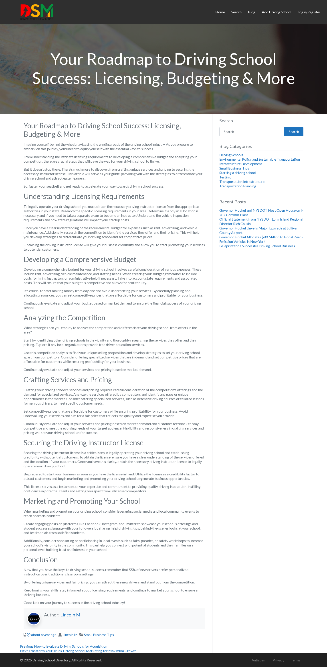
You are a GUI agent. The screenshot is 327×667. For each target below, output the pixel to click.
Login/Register (309, 12)
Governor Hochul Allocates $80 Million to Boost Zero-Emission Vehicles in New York (261, 239)
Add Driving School (276, 12)
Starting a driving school (237, 172)
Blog (251, 12)
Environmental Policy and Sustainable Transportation (259, 159)
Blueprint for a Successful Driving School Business (257, 246)
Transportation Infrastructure (241, 181)
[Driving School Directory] (37, 11)
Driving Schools (231, 155)
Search (236, 12)
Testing (225, 177)
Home (220, 12)
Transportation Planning (237, 186)
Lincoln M (70, 614)
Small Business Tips (99, 634)
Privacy (278, 660)
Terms (295, 660)
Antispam (259, 660)
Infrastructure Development (240, 164)
